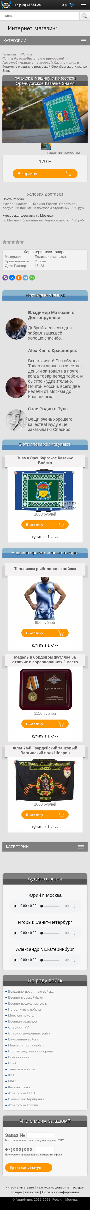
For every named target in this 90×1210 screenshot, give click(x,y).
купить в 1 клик (45, 537)
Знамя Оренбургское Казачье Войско (45, 460)
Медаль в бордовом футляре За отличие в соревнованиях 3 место (45, 659)
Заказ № (15, 1135)
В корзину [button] (27, 173)
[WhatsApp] (32, 277)
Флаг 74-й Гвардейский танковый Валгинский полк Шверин (45, 750)
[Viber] (5, 277)
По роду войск (45, 981)
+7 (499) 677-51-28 (27, 5)
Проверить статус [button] (25, 1168)
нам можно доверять (53, 1187)
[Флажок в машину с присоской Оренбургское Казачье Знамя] (45, 114)
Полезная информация (60, 1192)
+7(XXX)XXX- (20, 1149)
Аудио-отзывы (45, 879)
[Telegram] (25, 277)
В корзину (34, 525)
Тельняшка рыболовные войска (45, 569)
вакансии (32, 1192)
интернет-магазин (20, 1187)
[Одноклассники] (19, 277)
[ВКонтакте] (12, 277)
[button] (84, 16)
